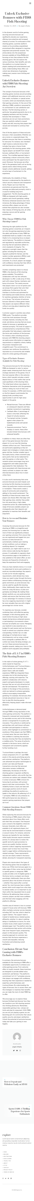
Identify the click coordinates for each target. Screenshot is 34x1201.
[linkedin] (11, 1178)
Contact (6, 1167)
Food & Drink (7, 1158)
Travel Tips (7, 1161)
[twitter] (5, 1178)
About (6, 1163)
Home (5, 1152)
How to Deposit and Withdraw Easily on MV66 (15, 1083)
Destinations (8, 1156)
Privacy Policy (8, 1169)
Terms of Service (9, 1172)
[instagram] (3, 1178)
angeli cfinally (25, 26)
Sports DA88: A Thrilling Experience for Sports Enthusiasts (19, 1111)
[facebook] (8, 1178)
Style (5, 1165)
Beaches (6, 1154)
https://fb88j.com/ (22, 55)
